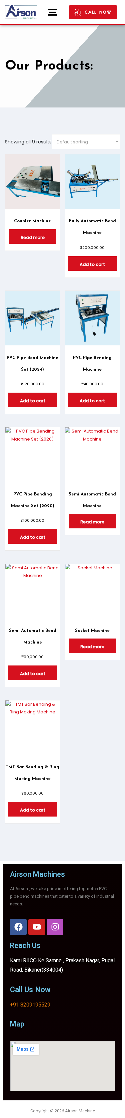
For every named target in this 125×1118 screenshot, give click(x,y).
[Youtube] (36, 927)
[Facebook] (18, 927)
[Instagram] (55, 927)
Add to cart (92, 264)
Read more (33, 237)
